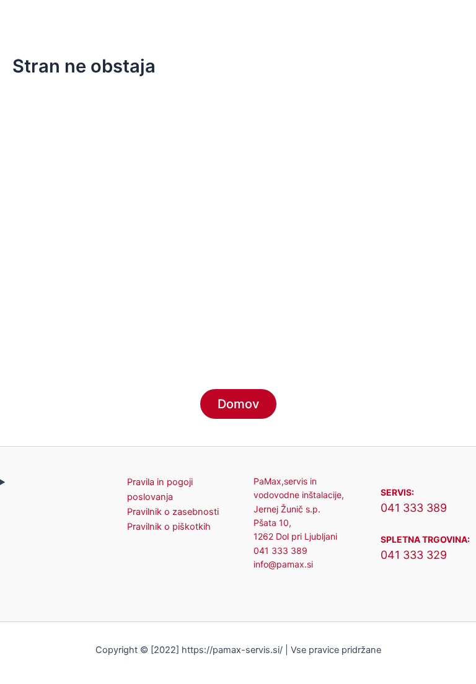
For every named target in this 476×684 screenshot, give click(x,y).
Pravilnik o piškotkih (169, 526)
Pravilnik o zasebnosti (173, 511)
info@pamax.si (283, 564)
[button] (317, 18)
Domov (238, 404)
